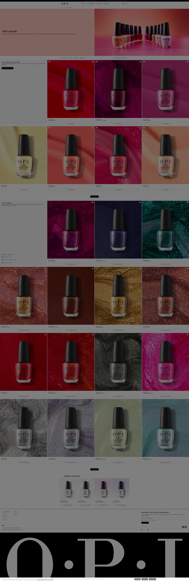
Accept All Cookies (152, 579)
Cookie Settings (137, 579)
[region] (94, 579)
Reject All (144, 579)
